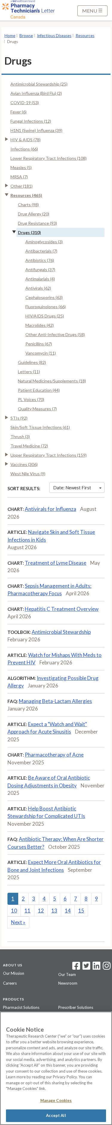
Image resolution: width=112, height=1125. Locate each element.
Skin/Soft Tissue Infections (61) (40, 427)
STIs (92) (18, 417)
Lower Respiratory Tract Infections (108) (48, 158)
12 (41, 910)
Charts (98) (28, 204)
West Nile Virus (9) (27, 473)
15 (81, 910)
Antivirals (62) (38, 288)
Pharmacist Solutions (21, 1007)
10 (14, 910)
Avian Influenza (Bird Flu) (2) (36, 93)
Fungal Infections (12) (30, 121)
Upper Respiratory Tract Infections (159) (48, 455)
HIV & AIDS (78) (25, 139)
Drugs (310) (29, 232)
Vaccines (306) (24, 464)
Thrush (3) (20, 436)
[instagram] (107, 967)
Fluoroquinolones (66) (45, 306)
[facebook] (76, 967)
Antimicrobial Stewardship (61, 632)
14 (68, 910)
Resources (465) (26, 195)
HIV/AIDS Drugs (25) (44, 315)
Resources (85, 35)
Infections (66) (24, 148)
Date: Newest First (72, 487)
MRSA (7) (19, 176)
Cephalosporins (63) (44, 297)
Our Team (67, 974)
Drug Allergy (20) (33, 213)
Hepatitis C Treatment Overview (62, 609)
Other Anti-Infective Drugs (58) (55, 334)
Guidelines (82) (32, 362)
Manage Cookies (56, 1100)
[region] (56, 1068)
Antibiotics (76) (39, 260)
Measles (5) (21, 167)
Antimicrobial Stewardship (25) (38, 83)
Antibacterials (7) (41, 250)
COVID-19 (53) (24, 102)
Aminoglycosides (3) (44, 241)
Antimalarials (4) (40, 278)
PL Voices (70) (31, 399)
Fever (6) (18, 111)
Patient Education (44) (39, 390)
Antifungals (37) (40, 269)
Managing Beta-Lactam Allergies (55, 701)
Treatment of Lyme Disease (55, 563)
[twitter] (85, 967)
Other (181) (21, 186)
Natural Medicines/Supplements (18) (52, 380)
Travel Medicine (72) (29, 445)
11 (27, 910)
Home (9, 35)
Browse (26, 35)
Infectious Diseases (54, 35)
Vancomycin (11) (40, 353)
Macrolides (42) (39, 325)
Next (18, 922)
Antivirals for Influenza (50, 509)
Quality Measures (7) (37, 408)
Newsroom (67, 983)
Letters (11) (29, 371)
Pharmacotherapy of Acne (54, 754)
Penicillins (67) (38, 343)
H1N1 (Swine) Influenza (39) (36, 130)
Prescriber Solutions (75, 1007)
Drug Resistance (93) (37, 223)
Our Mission (13, 973)
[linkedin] (96, 967)
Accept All (56, 1115)
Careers (10, 983)
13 (54, 910)
